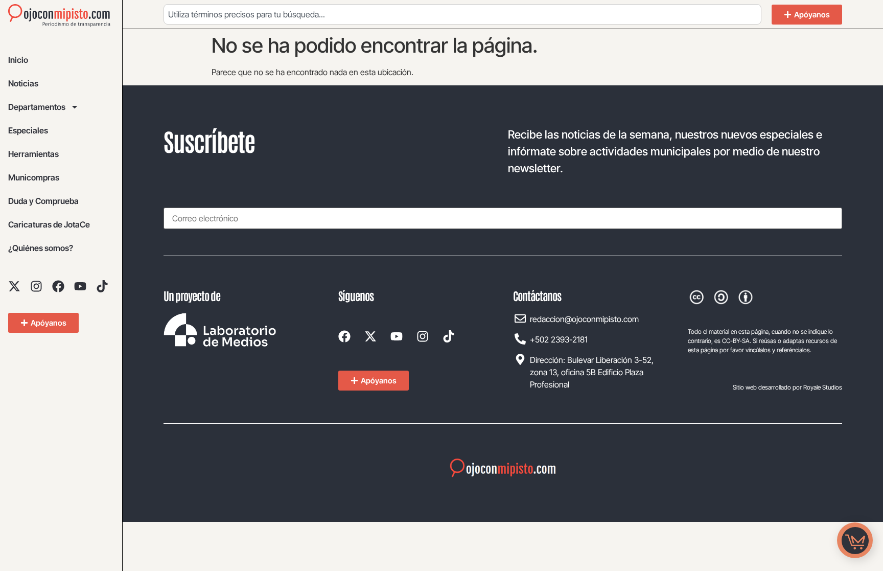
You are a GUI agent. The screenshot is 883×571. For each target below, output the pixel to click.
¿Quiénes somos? (40, 248)
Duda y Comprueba (43, 201)
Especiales (28, 130)
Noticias (23, 83)
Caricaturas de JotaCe (49, 224)
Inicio (18, 60)
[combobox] (462, 14)
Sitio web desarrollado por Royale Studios (787, 387)
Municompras (33, 177)
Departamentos (36, 107)
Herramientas (33, 154)
